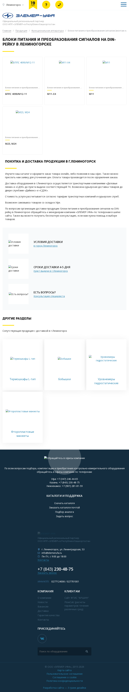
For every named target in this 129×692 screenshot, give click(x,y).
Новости (43, 602)
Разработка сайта (64, 687)
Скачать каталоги (64, 503)
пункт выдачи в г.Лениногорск (51, 271)
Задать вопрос (64, 516)
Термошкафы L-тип (23, 379)
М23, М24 (10, 143)
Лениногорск (13, 4)
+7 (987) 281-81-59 (72, 486)
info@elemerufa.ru (52, 552)
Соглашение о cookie (65, 677)
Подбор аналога (64, 511)
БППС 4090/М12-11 (16, 93)
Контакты (43, 560)
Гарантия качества (48, 615)
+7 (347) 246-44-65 (67, 478)
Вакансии (43, 606)
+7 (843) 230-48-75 (69, 482)
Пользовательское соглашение (65, 673)
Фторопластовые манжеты (22, 434)
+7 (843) (55, 569)
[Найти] (87, 651)
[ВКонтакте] (42, 638)
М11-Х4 (51, 93)
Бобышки (64, 379)
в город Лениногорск (46, 245)
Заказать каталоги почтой (64, 507)
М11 (91, 93)
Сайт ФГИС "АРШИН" (76, 597)
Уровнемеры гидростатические (106, 381)
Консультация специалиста (49, 296)
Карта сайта (64, 670)
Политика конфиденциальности (64, 680)
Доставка (43, 610)
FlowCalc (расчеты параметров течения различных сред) (76, 606)
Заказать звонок (47, 572)
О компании (44, 597)
